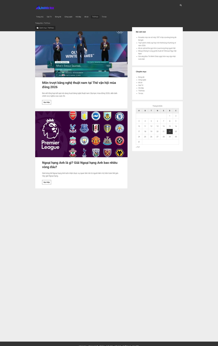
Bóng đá (58, 17)
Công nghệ (68, 17)
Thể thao (95, 17)
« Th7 (138, 147)
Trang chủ (39, 17)
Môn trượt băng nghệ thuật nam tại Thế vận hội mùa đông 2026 (81, 54)
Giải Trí (49, 17)
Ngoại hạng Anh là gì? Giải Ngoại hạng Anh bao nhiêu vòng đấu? (81, 134)
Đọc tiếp (47, 102)
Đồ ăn (86, 17)
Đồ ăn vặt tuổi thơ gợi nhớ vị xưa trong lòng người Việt (156, 48)
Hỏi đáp (78, 17)
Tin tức (104, 17)
